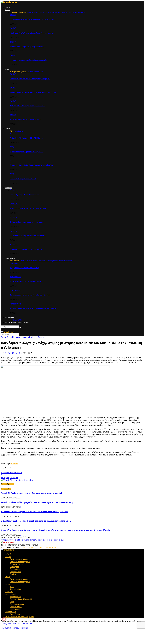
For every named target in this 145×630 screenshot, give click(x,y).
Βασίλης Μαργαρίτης (14, 353)
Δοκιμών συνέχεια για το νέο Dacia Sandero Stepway (30, 295)
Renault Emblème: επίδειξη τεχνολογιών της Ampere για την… (33, 92)
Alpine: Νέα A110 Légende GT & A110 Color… (26, 138)
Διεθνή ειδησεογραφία (19, 559)
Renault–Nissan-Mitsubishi (24, 337)
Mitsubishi (5, 472)
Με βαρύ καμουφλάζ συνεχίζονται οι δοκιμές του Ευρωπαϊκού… (34, 308)
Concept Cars (15, 572)
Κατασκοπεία (15, 263)
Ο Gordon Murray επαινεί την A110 (23, 179)
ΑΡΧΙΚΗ (7, 7)
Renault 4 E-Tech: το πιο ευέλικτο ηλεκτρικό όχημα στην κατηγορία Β (31, 493)
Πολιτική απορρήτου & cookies (14, 628)
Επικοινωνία (9, 317)
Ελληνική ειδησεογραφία (20, 562)
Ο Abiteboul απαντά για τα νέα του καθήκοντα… (28, 235)
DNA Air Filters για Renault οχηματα (17, 322)
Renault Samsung (17, 604)
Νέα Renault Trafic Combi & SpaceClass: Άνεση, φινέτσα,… (32, 33)
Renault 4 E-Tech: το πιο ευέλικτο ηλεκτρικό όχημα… (30, 79)
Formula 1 (8, 188)
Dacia (7, 69)
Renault (7, 10)
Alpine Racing (15, 589)
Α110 (12, 133)
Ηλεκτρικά (14, 567)
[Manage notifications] (4, 619)
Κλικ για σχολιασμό (9, 477)
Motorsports (15, 609)
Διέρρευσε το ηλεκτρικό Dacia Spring (24, 268)
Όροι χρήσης (29, 547)
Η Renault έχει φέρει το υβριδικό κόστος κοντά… (28, 60)
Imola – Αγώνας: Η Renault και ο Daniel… (25, 195)
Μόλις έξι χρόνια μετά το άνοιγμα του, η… (26, 119)
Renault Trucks (16, 607)
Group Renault (10, 258)
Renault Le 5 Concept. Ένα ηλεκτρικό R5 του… (27, 47)
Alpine (7, 128)
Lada (12, 602)
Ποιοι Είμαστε (16, 320)
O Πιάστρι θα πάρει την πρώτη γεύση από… (26, 222)
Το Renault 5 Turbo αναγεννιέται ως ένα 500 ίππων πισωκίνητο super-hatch (34, 511)
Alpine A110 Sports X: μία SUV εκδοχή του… (26, 152)
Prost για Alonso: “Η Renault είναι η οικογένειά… (28, 208)
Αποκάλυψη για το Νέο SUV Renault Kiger (25, 281)
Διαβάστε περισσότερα (22, 623)
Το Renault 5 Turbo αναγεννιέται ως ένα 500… (27, 106)
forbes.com (14, 464)
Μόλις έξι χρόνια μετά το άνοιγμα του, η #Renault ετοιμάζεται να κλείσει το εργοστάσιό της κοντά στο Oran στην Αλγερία (55, 530)
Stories (13, 574)
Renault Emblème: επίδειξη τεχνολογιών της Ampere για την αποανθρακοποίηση (37, 502)
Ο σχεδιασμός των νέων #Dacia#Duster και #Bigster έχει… (32, 19)
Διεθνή (13, 14)
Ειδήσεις (40, 337)
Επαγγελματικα (16, 564)
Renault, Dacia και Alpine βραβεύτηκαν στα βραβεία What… (32, 165)
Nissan (13, 472)
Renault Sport (15, 569)
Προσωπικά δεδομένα (46, 547)
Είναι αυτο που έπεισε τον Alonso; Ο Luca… (26, 249)
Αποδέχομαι (6, 623)
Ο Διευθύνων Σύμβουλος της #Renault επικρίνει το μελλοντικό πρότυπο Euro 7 (36, 521)
